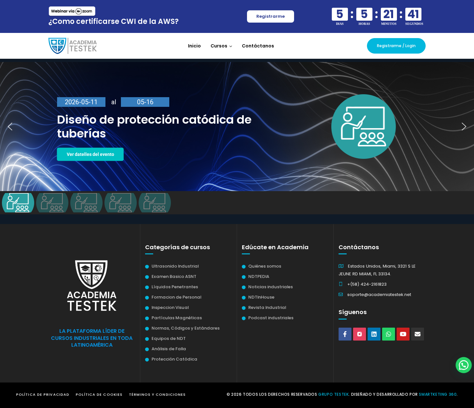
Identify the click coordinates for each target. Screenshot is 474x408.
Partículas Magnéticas (177, 318)
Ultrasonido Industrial (175, 266)
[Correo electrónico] (417, 334)
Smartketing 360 (438, 394)
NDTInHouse (261, 297)
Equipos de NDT (169, 338)
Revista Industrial (267, 307)
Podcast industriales (270, 318)
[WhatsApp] (388, 334)
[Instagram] (359, 334)
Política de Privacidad (42, 394)
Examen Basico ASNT (174, 276)
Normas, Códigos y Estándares (186, 328)
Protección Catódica (174, 359)
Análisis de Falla (169, 349)
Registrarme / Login (396, 45)
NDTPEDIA (258, 276)
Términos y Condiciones (157, 394)
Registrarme (270, 16)
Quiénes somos (264, 266)
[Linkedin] (374, 334)
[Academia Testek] (72, 46)
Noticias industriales (270, 287)
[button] (237, 126)
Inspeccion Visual (170, 307)
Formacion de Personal (176, 297)
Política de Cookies (99, 394)
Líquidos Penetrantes (175, 287)
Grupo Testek (333, 394)
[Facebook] (345, 334)
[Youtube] (403, 334)
